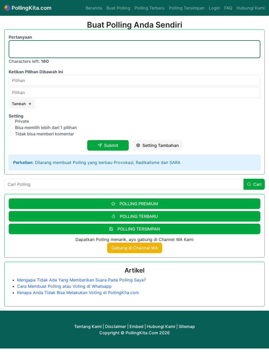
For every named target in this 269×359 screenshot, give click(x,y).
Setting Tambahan (160, 145)
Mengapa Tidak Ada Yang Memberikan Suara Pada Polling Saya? (81, 280)
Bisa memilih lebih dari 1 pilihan (46, 127)
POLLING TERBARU (139, 216)
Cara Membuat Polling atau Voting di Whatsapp (64, 286)
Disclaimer (115, 326)
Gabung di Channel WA (134, 247)
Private (22, 121)
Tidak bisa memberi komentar (44, 134)
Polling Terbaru (149, 8)
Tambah (19, 103)
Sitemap (187, 326)
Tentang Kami (88, 326)
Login (214, 8)
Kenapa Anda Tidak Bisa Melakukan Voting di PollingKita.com (78, 292)
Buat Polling (118, 8)
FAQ (228, 8)
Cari (257, 184)
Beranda (94, 8)
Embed (136, 326)
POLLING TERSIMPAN (138, 229)
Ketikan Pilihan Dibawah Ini (36, 71)
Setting (16, 116)
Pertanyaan (20, 37)
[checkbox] (11, 121)
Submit (111, 145)
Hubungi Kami (250, 8)
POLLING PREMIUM (139, 203)
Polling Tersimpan (187, 8)
